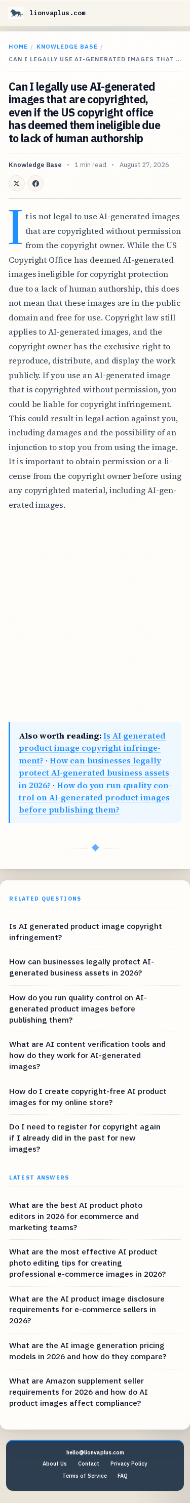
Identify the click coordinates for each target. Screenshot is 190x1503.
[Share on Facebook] (35, 183)
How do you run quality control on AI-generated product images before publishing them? (95, 798)
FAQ (123, 1475)
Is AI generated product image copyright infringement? (92, 748)
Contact (88, 1463)
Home (18, 46)
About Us (55, 1463)
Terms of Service (84, 1475)
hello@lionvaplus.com (95, 1452)
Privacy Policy (128, 1463)
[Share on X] (17, 183)
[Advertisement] (95, 617)
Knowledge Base (67, 46)
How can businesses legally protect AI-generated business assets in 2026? (94, 773)
